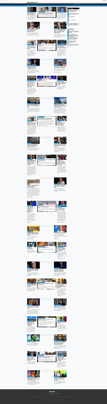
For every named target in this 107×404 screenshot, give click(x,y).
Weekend (66, 396)
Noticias (46, 396)
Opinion (64, 2)
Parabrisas (56, 396)
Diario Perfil (34, 396)
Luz (71, 396)
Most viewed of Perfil (73, 29)
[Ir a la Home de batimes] (53, 391)
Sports (60, 2)
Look (69, 396)
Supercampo (61, 396)
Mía (74, 396)
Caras (38, 396)
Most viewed (70, 8)
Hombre (53, 396)
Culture (57, 2)
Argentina (41, 2)
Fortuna (49, 396)
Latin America (50, 2)
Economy (45, 2)
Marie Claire (41, 396)
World (54, 2)
